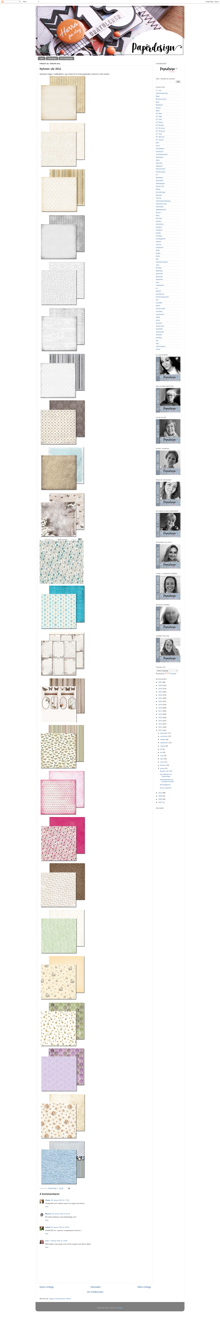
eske (157, 265)
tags (157, 343)
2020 (160, 701)
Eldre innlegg (144, 1287)
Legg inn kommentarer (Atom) (60, 1299)
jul (156, 288)
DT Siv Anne (160, 128)
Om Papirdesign (66, 58)
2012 (160, 727)
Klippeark (159, 166)
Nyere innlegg (47, 1287)
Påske (158, 189)
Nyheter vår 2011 (166, 771)
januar (162, 768)
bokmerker (160, 224)
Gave (158, 146)
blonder (158, 221)
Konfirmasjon (160, 172)
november (164, 736)
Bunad (158, 108)
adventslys (160, 207)
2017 (160, 711)
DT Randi (159, 122)
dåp (157, 259)
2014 (160, 721)
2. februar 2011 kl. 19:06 (58, 1241)
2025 (160, 685)
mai (161, 755)
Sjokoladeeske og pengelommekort (167, 780)
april (162, 759)
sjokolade (159, 329)
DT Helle (159, 116)
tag (157, 340)
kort (157, 300)
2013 (160, 724)
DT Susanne (160, 131)
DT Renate (160, 125)
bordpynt (159, 230)
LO (157, 175)
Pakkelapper (160, 183)
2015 (160, 717)
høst (157, 282)
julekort (158, 291)
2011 (160, 730)
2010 (160, 793)
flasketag (159, 271)
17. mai (158, 90)
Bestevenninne (161, 99)
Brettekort (159, 105)
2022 (160, 695)
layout (158, 305)
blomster (159, 218)
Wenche (48, 1214)
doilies (158, 253)
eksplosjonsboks (162, 262)
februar (163, 765)
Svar (46, 1206)
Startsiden (95, 1287)
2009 (160, 796)
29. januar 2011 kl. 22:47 (61, 1214)
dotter (158, 256)
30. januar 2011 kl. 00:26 (60, 1227)
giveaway (159, 276)
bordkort (159, 227)
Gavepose (159, 151)
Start (42, 58)
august (163, 746)
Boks (157, 102)
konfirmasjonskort (162, 297)
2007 (160, 802)
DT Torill (159, 134)
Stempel (159, 195)
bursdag (159, 236)
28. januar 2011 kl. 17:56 (60, 1200)
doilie (158, 250)
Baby (158, 96)
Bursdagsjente (165, 785)
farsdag (158, 268)
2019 (160, 705)
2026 (160, 682)
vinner (158, 349)
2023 (160, 692)
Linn (47, 1241)
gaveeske (159, 273)
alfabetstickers (161, 209)
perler (158, 320)
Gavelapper (160, 148)
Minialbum (159, 178)
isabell (47, 1227)
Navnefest (159, 180)
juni (161, 752)
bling (157, 215)
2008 (160, 799)
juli (161, 749)
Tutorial (158, 198)
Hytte (158, 160)
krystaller (159, 303)
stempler (159, 335)
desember (164, 733)
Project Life (160, 186)
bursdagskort (160, 239)
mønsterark (160, 314)
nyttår (158, 317)
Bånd (158, 111)
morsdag (159, 311)
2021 (160, 698)
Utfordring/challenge (163, 201)
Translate (172, 674)
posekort (159, 323)
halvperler (159, 279)
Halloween (159, 157)
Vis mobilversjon (95, 1292)
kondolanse (160, 294)
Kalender (159, 163)
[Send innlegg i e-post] (68, 1188)
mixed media (160, 308)
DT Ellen (159, 113)
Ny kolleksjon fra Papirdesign (166, 775)
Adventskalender (162, 93)
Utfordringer (52, 58)
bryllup (158, 233)
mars (162, 762)
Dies (157, 143)
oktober (163, 739)
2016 (160, 714)
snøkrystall (160, 332)
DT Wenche (160, 137)
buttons (158, 241)
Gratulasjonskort (162, 154)
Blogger (120, 1308)
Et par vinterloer (166, 788)
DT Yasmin (160, 140)
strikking (159, 338)
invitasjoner (160, 285)
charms (158, 244)
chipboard (159, 247)
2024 (160, 689)
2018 (160, 708)
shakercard (160, 326)
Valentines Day (161, 204)
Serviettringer (161, 192)
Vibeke (47, 1200)
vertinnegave (160, 346)
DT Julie (159, 119)
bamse (158, 212)
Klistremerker (160, 169)
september (164, 743)
